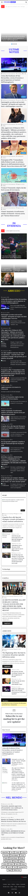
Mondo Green (8, 861)
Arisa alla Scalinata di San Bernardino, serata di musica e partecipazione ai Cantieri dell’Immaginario (13, 38)
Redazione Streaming (8, 513)
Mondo (22, 858)
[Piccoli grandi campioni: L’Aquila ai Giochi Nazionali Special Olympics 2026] (5, 450)
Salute (17, 864)
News (15, 861)
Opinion (21, 861)
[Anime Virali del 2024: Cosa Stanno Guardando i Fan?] (6, 681)
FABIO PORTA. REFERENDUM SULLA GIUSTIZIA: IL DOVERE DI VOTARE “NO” (13, 833)
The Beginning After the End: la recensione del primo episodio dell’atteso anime (13, 655)
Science (23, 864)
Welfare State (16, 870)
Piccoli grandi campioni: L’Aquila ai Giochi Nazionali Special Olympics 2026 (13, 443)
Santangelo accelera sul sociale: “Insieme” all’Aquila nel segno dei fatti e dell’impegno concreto (13, 104)
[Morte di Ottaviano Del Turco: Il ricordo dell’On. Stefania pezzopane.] (7, 279)
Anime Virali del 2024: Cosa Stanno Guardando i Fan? (18, 682)
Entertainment (14, 855)
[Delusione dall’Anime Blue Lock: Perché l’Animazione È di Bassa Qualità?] (6, 689)
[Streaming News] (10, 2)
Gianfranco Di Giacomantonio (8, 73)
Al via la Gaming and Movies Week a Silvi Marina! (20, 283)
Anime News (5, 852)
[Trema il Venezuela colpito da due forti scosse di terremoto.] (5, 403)
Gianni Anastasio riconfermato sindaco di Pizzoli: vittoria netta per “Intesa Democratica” (13, 214)
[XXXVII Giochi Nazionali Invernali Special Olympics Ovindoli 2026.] (6, 536)
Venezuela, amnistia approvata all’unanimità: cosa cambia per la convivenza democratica (12, 808)
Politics (11, 864)
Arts (12, 852)
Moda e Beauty (14, 858)
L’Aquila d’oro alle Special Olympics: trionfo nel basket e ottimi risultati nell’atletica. (13, 428)
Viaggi (9, 870)
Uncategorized (22, 867)
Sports (9, 867)
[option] (14, 34)
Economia (6, 855)
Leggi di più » (7, 530)
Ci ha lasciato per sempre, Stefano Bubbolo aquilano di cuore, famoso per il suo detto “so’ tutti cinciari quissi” (14, 479)
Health (6, 858)
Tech (15, 867)
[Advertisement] (14, 17)
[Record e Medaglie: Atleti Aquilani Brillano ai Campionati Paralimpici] (20, 266)
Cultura (24, 852)
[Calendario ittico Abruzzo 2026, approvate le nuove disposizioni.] (14, 246)
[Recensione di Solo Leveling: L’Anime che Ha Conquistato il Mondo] (6, 671)
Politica (5, 864)
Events (22, 855)
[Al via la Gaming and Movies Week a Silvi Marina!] (20, 279)
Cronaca (17, 852)
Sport (3, 867)
